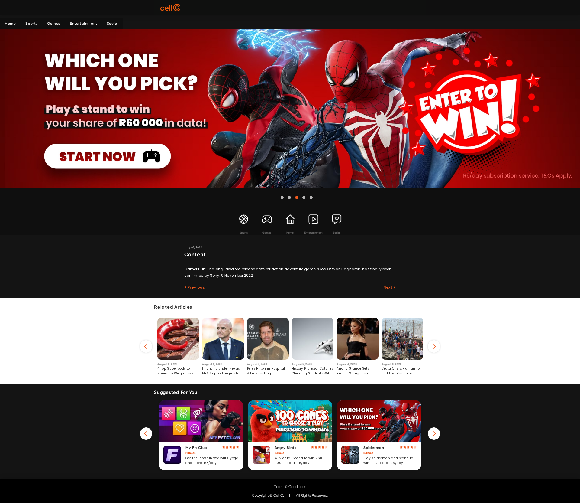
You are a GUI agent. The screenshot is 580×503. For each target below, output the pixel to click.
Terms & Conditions (290, 486)
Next (388, 287)
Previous (196, 287)
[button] (282, 197)
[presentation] (146, 346)
